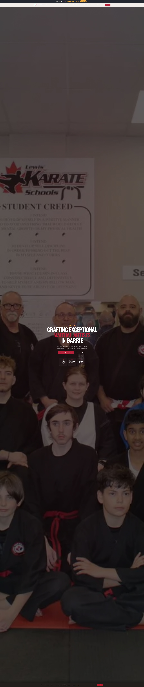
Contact (97, 4)
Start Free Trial (83, 1)
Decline (94, 684)
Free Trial (108, 4)
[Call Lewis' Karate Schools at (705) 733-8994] (102, 5)
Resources (91, 4)
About (69, 4)
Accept (100, 684)
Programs (74, 4)
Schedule (80, 4)
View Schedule (80, 352)
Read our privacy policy (75, 684)
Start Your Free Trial (65, 352)
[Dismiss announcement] (142, 1)
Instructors (86, 4)
